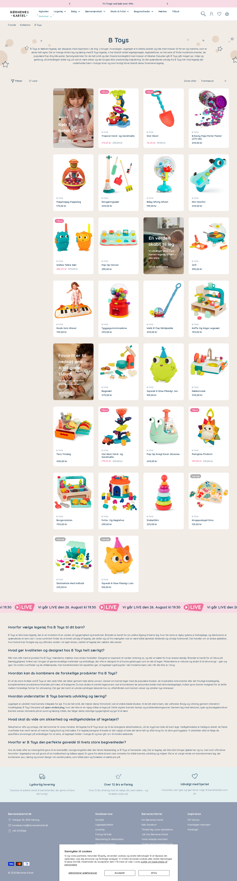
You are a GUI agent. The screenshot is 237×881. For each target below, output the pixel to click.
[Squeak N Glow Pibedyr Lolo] (118, 556)
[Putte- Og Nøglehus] (118, 493)
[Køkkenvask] (209, 363)
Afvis (154, 872)
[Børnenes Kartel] (74, 607)
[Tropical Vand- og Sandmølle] (118, 108)
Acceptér (120, 872)
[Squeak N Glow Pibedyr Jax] (163, 363)
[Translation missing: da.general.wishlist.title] (219, 14)
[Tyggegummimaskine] (118, 301)
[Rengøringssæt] (118, 174)
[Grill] (209, 237)
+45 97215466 (19, 830)
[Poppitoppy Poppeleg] (73, 174)
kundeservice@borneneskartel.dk (30, 825)
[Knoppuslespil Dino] (209, 493)
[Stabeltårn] (163, 493)
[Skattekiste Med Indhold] (73, 556)
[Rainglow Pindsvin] (209, 427)
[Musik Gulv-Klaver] (73, 301)
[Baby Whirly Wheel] (163, 174)
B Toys (105, 132)
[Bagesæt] (118, 363)
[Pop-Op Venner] (118, 237)
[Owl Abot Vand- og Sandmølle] (118, 427)
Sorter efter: (190, 81)
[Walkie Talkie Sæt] (73, 237)
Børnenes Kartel (24, 872)
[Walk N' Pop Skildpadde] (163, 301)
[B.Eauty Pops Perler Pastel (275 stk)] (209, 108)
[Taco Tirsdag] (73, 427)
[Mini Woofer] (209, 174)
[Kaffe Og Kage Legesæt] (209, 301)
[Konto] (211, 14)
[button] (70, 4)
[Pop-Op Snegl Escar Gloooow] (163, 427)
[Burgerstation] (73, 493)
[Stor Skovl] (163, 108)
